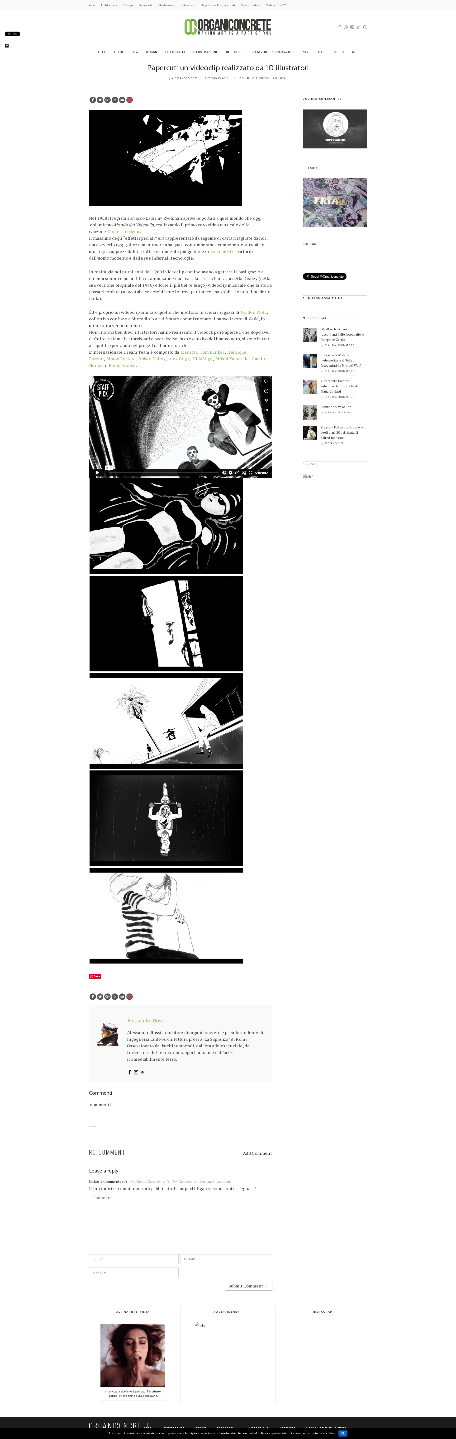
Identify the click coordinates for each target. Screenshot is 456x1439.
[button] (306, 202)
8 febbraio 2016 (216, 78)
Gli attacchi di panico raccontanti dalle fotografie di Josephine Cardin (342, 334)
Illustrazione (167, 5)
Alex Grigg (179, 358)
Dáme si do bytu (123, 231)
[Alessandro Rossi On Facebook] (129, 1073)
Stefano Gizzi (335, 443)
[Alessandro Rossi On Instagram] (136, 1073)
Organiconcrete (120, 1427)
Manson (189, 352)
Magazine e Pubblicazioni (218, 5)
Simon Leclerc (121, 358)
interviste (188, 5)
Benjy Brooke (122, 365)
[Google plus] (107, 100)
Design (128, 5)
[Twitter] (100, 100)
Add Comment (257, 1153)
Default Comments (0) (108, 1181)
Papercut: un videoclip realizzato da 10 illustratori (228, 67)
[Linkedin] (115, 100)
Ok (343, 1433)
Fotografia (145, 5)
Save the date (250, 5)
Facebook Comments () (150, 1181)
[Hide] (7, 45)
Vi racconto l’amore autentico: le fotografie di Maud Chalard (339, 386)
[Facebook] (93, 100)
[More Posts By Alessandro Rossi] (142, 1073)
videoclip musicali (273, 78)
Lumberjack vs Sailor (336, 407)
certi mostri (223, 251)
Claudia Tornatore (340, 345)
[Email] (122, 100)
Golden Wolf (253, 312)
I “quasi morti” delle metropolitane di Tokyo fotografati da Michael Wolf (341, 360)
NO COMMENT (107, 1153)
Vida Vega (202, 358)
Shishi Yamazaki (232, 358)
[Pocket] (129, 100)
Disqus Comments (215, 1181)
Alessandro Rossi (185, 78)
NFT (283, 5)
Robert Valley (152, 358)
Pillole (252, 78)
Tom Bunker (212, 352)
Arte (92, 5)
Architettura (109, 5)
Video (270, 5)
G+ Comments (185, 1181)
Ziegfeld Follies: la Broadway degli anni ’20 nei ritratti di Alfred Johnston (342, 432)
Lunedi (239, 78)
